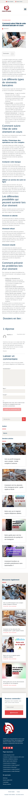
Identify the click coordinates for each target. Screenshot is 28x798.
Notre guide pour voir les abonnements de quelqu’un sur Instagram (14, 537)
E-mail (5, 394)
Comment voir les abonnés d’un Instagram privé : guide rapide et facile (14, 487)
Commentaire (7, 368)
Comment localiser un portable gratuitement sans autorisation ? (13, 563)
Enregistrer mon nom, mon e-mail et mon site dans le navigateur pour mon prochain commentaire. (13, 404)
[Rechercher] (24, 419)
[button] (25, 9)
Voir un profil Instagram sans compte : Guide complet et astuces (12, 461)
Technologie (6, 20)
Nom (4, 388)
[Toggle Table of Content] (11, 54)
